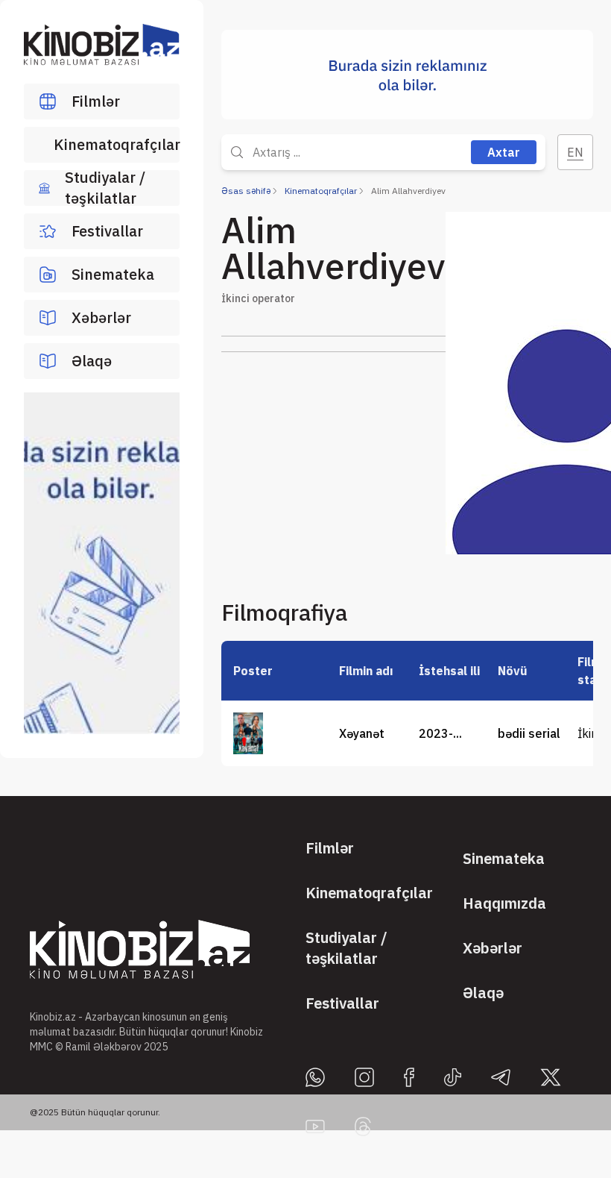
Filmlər (96, 101)
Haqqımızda (504, 903)
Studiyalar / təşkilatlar (105, 188)
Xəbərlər (101, 317)
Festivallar (107, 231)
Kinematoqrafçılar (117, 144)
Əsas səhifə (245, 190)
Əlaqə (92, 361)
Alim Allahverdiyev (408, 190)
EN (575, 152)
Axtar (503, 152)
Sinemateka (113, 274)
